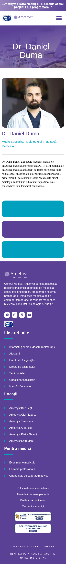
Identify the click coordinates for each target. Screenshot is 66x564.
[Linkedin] (22, 315)
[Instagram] (14, 315)
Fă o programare (37, 7)
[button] (59, 18)
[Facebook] (7, 315)
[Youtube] (29, 315)
